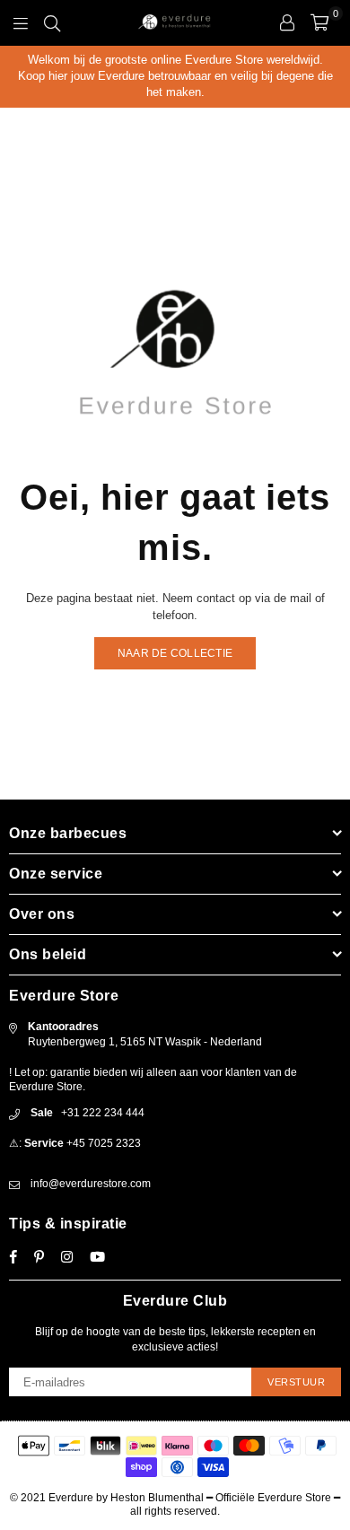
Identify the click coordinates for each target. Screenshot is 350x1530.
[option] (175, 76)
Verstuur (296, 1382)
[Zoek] (52, 22)
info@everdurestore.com (91, 1183)
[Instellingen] (287, 22)
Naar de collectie (175, 653)
